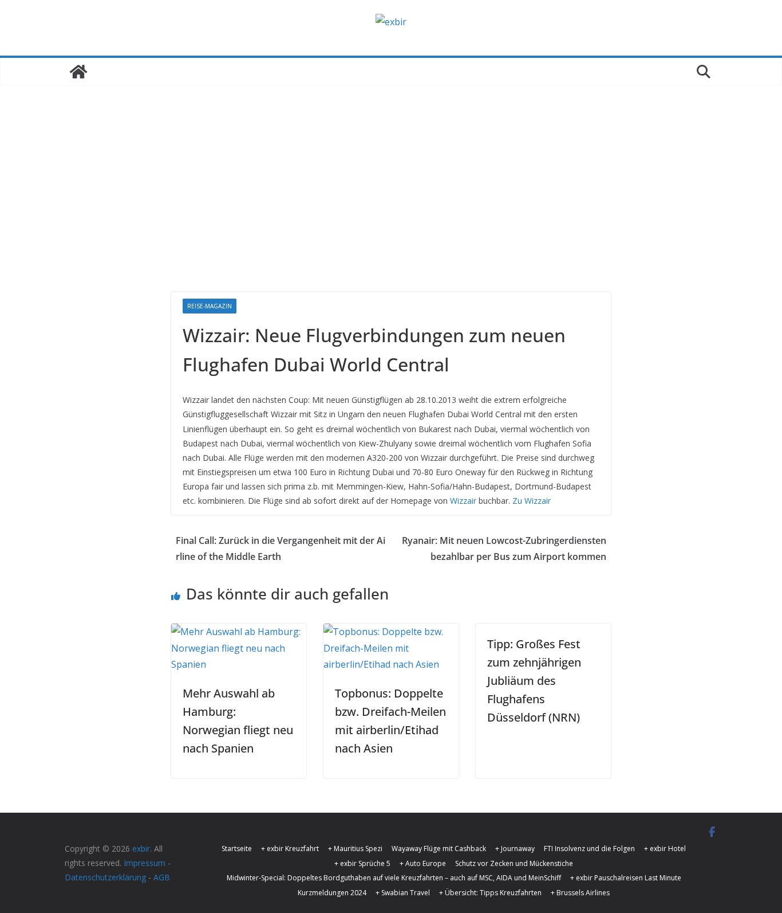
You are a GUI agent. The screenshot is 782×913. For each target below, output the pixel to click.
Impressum (144, 862)
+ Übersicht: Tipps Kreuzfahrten (490, 893)
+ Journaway (515, 848)
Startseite (237, 848)
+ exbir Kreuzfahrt (290, 848)
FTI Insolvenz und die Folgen (589, 848)
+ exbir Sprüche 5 (362, 863)
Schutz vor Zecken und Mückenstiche (514, 863)
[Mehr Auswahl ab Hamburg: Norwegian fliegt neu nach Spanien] (238, 631)
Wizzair (463, 500)
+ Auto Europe (423, 863)
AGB (161, 877)
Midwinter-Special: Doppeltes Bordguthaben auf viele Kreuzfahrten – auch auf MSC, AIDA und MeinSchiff (394, 878)
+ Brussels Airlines (580, 893)
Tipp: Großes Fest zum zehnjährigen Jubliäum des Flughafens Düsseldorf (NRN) (534, 680)
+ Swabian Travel (403, 893)
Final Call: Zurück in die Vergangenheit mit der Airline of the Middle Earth (280, 548)
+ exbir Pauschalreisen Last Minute (625, 878)
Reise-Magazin (209, 306)
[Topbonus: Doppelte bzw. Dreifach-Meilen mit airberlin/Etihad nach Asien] (391, 631)
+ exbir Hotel (665, 848)
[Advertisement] (391, 206)
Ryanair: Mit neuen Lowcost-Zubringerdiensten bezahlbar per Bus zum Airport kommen (504, 548)
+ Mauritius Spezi (355, 848)
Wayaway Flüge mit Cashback (439, 848)
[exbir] (78, 71)
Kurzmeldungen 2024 (332, 893)
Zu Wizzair (531, 500)
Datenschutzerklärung (105, 877)
